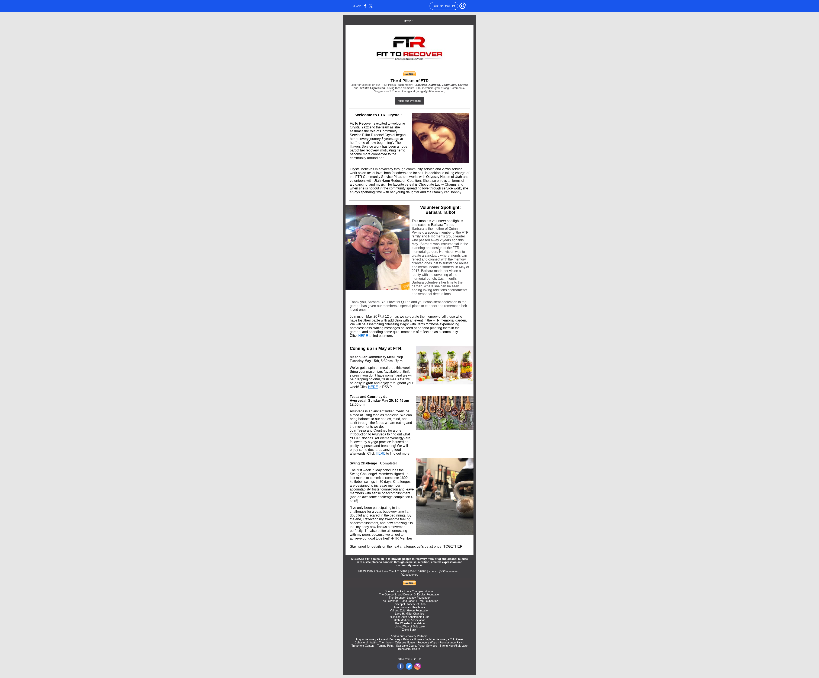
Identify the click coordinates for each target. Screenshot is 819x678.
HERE (363, 336)
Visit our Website (409, 100)
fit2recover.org (409, 574)
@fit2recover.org (449, 571)
